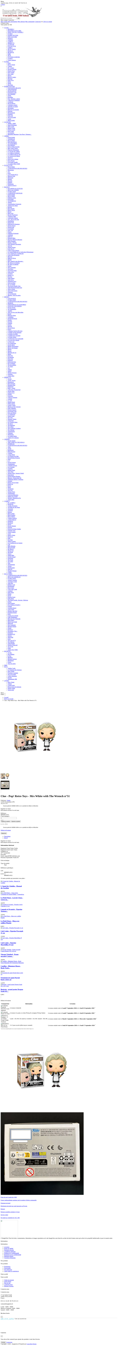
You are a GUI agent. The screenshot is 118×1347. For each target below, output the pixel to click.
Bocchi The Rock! (13, 215)
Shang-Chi (10, 550)
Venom (9, 566)
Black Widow (11, 516)
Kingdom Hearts (12, 612)
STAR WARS (11, 441)
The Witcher (11, 430)
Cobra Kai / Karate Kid (14, 389)
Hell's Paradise (12, 241)
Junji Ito (10, 246)
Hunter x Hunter (12, 242)
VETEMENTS (12, 201)
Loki (9, 544)
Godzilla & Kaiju (12, 465)
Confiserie (10, 102)
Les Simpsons (11, 414)
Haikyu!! (10, 236)
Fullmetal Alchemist (13, 233)
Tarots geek (11, 690)
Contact (3, 4)
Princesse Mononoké (13, 150)
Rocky (9, 485)
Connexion (38, 21)
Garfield (10, 399)
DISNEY (10, 38)
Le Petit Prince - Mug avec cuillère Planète (10, 922)
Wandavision (11, 567)
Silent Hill (10, 637)
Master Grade (11, 128)
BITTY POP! (11, 65)
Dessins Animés (12, 69)
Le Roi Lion (11, 342)
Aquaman (10, 509)
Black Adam (11, 513)
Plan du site (7, 1283)
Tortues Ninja (11, 492)
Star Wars (10, 85)
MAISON (10, 303)
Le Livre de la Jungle (13, 340)
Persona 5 (10, 629)
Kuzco (9, 329)
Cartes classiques (12, 676)
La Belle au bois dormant (14, 332)
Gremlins (10, 468)
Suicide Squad (11, 557)
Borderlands (11, 586)
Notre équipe (7, 1281)
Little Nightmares (12, 617)
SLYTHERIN (11, 94)
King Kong (11, 475)
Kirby (9, 173)
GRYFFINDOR (12, 89)
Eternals (10, 527)
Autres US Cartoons (13, 437)
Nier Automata (12, 267)
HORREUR (11, 444)
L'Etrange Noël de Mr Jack (15, 331)
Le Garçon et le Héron (14, 156)
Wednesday (11, 434)
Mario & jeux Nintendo (14, 619)
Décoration (11, 108)
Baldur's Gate (11, 584)
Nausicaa (10, 157)
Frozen (9, 324)
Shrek (9, 487)
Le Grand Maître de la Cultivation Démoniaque (20, 252)
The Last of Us (12, 640)
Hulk (9, 538)
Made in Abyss (12, 258)
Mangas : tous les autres (14, 295)
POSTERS (11, 199)
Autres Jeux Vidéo (13, 649)
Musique (10, 78)
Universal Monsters (13, 495)
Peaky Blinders (12, 408)
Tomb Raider (11, 643)
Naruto (9, 266)
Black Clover (11, 210)
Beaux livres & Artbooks (14, 687)
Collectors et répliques (14, 100)
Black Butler (11, 208)
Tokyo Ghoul (11, 289)
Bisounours (11, 170)
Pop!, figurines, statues (14, 99)
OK (18, 18)
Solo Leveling (11, 283)
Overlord (10, 273)
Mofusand (10, 177)
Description (7, 836)
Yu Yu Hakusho (12, 294)
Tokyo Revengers (12, 290)
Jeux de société (12, 117)
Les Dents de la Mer (13, 456)
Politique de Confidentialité (11, 1253)
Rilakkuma (11, 184)
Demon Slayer (11, 225)
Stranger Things (12, 419)
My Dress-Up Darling (14, 263)
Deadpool (10, 523)
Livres (9, 119)
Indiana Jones (11, 470)
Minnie (9, 349)
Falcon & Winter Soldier (14, 529)
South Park (11, 420)
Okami (9, 628)
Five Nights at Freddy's (14, 605)
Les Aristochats (12, 343)
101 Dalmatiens (12, 309)
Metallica (10, 657)
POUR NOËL (12, 307)
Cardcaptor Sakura (13, 218)
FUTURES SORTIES (14, 57)
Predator (10, 481)
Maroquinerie (11, 112)
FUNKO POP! (12, 191)
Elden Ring (11, 598)
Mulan (9, 354)
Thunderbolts (11, 564)
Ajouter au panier (5, 821)
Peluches (10, 111)
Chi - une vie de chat (13, 219)
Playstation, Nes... (12, 631)
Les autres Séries (12, 436)
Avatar (9, 448)
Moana (9, 351)
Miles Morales (11, 546)
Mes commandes (29, 21)
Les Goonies (11, 467)
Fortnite (10, 606)
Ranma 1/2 (11, 275)
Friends (10, 394)
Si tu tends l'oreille (13, 162)
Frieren (9, 232)
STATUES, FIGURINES (15, 306)
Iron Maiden (11, 654)
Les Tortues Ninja (12, 422)
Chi (9, 171)
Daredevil (10, 521)
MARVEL (10, 504)
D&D (9, 54)
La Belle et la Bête (13, 334)
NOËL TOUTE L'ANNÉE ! (15, 32)
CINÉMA (10, 40)
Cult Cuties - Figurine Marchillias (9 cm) (8, 944)
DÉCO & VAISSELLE (14, 577)
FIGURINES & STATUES (15, 188)
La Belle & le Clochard (14, 335)
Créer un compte (47, 21)
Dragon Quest (11, 597)
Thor (9, 563)
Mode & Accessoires (13, 109)
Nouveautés (7, 1268)
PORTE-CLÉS (12, 198)
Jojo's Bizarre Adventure (14, 244)
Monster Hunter (12, 626)
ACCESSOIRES (12, 143)
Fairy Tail (10, 230)
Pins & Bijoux (11, 103)
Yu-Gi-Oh (10, 646)
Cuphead (10, 591)
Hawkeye (10, 536)
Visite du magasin (9, 1280)
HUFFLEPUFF (12, 91)
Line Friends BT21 (13, 174)
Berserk (10, 207)
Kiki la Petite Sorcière (14, 147)
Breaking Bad (11, 385)
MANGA (10, 51)
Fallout (9, 601)
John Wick (10, 471)
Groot (9, 533)
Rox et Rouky (11, 363)
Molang (10, 179)
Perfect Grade (11, 130)
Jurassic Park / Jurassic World (16, 473)
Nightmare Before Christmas (15, 479)
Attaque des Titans (13, 205)
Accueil (6, 27)
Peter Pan (10, 355)
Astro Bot (10, 583)
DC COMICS (11, 502)
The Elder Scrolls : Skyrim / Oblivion (18, 600)
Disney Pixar (11, 71)
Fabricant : (3, 800)
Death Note (11, 222)
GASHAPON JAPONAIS (15, 193)
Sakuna (10, 636)
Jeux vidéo (10, 74)
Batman (10, 512)
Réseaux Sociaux (9, 1286)
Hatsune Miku (11, 238)
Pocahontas (11, 357)
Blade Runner (11, 451)
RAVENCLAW (12, 92)
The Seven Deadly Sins (14, 286)
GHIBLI (10, 47)
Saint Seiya (11, 280)
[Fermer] (5, 693)
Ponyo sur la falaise (13, 159)
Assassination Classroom (14, 204)
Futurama (10, 396)
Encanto (10, 321)
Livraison (6, 1247)
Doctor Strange (12, 526)
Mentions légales (8, 1256)
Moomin (10, 181)
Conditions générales (10, 1251)
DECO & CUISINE (13, 190)
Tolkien (10, 684)
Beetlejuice (11, 450)
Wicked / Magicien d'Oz (14, 498)
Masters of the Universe (14, 407)
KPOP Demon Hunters (14, 476)
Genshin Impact (12, 608)
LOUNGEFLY (12, 298)
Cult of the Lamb (12, 589)
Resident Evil (11, 634)
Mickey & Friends (13, 348)
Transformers (11, 431)
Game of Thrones (12, 397)
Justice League (12, 541)
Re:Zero (10, 277)
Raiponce (10, 360)
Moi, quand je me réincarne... (16, 261)
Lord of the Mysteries (13, 255)
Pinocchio (10, 359)
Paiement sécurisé (9, 1250)
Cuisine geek (11, 685)
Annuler (3, 1342)
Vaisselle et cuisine (13, 106)
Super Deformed (12, 125)
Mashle (10, 259)
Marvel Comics (12, 77)
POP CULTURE (12, 37)
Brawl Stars (11, 588)
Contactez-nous (8, 1284)
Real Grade (11, 131)
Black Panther (11, 515)
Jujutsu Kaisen (12, 247)
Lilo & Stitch (11, 345)
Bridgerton (10, 386)
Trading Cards (11, 668)
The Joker (10, 561)
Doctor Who (11, 391)
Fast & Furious (12, 462)
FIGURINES (11, 145)
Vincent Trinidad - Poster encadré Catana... (10, 955)
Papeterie (10, 114)
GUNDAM (11, 44)
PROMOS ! (11, 29)
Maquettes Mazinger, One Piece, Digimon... (20, 134)
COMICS (10, 41)
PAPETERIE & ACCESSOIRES (17, 304)
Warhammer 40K (12, 679)
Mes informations (12, 21)
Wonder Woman (12, 571)
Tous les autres (12, 663)
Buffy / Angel (11, 388)
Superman (10, 558)
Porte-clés (10, 116)
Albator (10, 202)
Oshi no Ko (11, 272)
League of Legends (13, 615)
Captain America (12, 518)
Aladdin (10, 311)
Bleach (9, 212)
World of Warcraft (12, 645)
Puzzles (10, 677)
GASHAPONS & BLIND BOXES (17, 168)
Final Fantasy (11, 603)
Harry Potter (11, 72)
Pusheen (10, 182)
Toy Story (10, 366)
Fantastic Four (11, 530)
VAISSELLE (11, 139)
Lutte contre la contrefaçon (11, 1271)
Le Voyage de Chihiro (14, 151)
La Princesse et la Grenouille (15, 338)
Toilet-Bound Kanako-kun (15, 287)
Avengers (10, 510)
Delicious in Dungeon (14, 224)
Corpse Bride (11, 454)
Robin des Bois (12, 362)
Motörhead (11, 660)
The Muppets (11, 425)
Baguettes (10, 97)
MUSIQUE (11, 52)
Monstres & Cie (12, 352)
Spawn (9, 554)
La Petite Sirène (12, 337)
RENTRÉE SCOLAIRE (14, 30)
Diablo (9, 594)
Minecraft (10, 623)
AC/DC (10, 653)
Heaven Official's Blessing (15, 239)
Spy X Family (11, 284)
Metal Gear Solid (12, 622)
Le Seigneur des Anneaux (15, 670)
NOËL (9, 95)
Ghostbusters (11, 464)
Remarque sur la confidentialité (12, 1254)
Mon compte (4, 21)
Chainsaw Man (12, 216)
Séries (9, 82)
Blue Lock (10, 213)
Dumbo (10, 320)
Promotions (7, 1266)
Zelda (9, 648)
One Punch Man (12, 270)
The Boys (10, 424)
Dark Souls (11, 592)
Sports (9, 83)
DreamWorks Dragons (14, 458)
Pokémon (10, 632)
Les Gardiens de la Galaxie (15, 543)
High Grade (11, 126)
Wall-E (9, 371)
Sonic (9, 639)
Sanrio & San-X (12, 185)
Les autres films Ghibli (14, 164)
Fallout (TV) (11, 393)
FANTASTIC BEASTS (14, 88)
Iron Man (10, 540)
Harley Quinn (11, 535)
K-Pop (9, 656)
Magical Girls (11, 176)
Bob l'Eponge (11, 383)
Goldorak (10, 235)
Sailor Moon (11, 278)
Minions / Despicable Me (14, 478)
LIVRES (10, 58)
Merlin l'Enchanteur (13, 346)
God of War (11, 609)
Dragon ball (11, 227)
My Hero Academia (13, 264)
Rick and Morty (12, 413)
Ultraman (10, 292)
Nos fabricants (8, 1269)
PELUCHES (11, 140)
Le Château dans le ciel (14, 154)
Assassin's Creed (12, 581)
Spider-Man (11, 555)
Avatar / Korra (11, 380)
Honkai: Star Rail (12, 611)
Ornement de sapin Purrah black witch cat (10, 979)
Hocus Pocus (11, 328)
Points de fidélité (8, 1248)
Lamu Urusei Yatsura (13, 250)
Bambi (9, 314)
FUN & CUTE (12, 46)
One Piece (10, 269)
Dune (9, 459)
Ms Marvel (11, 549)
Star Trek (10, 417)
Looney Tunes (11, 405)
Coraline (10, 453)
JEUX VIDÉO (12, 49)
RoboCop (10, 484)
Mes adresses (21, 21)
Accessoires (11, 133)
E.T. (9, 461)
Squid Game (11, 416)
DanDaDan (11, 221)
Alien (9, 447)
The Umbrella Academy (14, 428)
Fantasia (10, 323)
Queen (9, 662)
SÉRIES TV (11, 43)
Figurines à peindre (13, 673)
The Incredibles (12, 365)
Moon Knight (11, 547)
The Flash (10, 560)
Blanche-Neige (12, 315)
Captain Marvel (12, 519)
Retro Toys (11, 80)
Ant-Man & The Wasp (14, 507)
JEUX (9, 55)
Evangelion (11, 229)
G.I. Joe (10, 400)
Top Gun (10, 490)
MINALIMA (11, 120)
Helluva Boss (11, 403)
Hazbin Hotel (11, 402)
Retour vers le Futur (13, 482)
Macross (10, 256)
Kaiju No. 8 (11, 249)
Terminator (11, 489)
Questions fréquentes (10, 1258)
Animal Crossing (12, 580)
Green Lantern (12, 532)
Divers (9, 524)
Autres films (11, 376)
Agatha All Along (12, 506)
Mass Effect (11, 620)
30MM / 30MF (12, 123)
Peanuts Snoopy (12, 410)
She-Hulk (10, 552)
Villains (10, 369)
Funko (8, 800)
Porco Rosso (11, 160)
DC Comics (11, 68)
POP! (9, 63)
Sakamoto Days (12, 281)
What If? (10, 569)
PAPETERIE (11, 137)
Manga (9, 75)
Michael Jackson (12, 659)
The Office (11, 427)
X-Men (10, 572)
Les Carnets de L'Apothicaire (16, 253)
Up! (9, 368)
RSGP (6, 838)
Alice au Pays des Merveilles (15, 312)
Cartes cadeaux (12, 60)
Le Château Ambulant (14, 153)
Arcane (10, 379)
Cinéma (10, 66)
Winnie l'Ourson (12, 372)
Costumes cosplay (12, 105)
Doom (9, 595)
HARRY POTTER (13, 35)
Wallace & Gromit (13, 496)
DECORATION (12, 142)
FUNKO (10, 34)
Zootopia (10, 374)
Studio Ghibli (11, 688)
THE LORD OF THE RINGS (16, 442)
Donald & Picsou (12, 318)
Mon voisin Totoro (13, 148)
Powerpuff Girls (12, 411)
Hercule (10, 326)
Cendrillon (10, 317)
